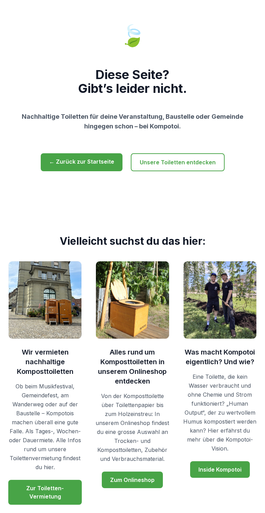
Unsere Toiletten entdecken (178, 162)
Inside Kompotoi (220, 469)
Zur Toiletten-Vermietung (45, 492)
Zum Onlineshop (132, 479)
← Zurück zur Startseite (81, 161)
